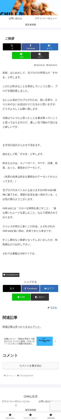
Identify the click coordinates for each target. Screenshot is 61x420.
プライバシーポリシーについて (16, 403)
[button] (40, 55)
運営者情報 (30, 410)
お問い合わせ (45, 401)
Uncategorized (12, 275)
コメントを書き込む (30, 365)
